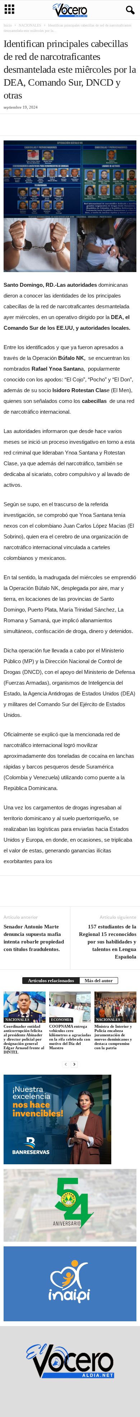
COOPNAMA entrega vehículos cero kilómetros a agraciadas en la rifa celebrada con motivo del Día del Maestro (70, 1037)
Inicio (8, 25)
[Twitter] (27, 125)
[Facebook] (11, 125)
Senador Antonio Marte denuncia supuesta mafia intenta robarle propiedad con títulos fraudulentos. (34, 938)
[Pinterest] (44, 125)
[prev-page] (65, 1064)
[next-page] (74, 1064)
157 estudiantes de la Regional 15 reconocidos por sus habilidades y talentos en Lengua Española (107, 942)
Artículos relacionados (51, 980)
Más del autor (99, 980)
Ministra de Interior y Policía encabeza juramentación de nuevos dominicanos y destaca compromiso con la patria (113, 1037)
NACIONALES (30, 25)
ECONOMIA (61, 1020)
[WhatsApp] (60, 125)
